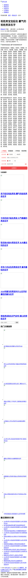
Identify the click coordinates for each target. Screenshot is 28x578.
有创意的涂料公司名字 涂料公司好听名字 (15, 549)
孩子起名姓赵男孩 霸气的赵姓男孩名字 (14, 525)
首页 (9, 15)
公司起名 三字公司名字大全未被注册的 (14, 421)
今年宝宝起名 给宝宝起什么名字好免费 (14, 513)
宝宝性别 (3, 160)
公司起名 (6, 10)
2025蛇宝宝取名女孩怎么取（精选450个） (15, 383)
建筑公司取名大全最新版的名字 (12, 458)
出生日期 (3, 164)
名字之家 (7, 567)
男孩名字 (6, 6)
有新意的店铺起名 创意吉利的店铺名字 (14, 544)
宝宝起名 (6, 4)
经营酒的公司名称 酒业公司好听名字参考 (15, 476)
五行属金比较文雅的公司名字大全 (13, 346)
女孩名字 (6, 8)
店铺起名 (6, 12)
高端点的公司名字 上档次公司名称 (13, 555)
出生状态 (3, 154)
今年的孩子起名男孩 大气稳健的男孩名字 (15, 531)
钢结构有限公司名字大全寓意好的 (13, 560)
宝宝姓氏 (3, 157)
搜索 (17, 322)
